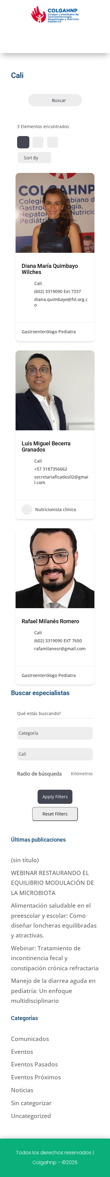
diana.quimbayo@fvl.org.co (61, 302)
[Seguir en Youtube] (70, 35)
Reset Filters (55, 814)
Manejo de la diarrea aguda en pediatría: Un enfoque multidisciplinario (53, 991)
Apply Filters (55, 797)
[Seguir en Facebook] (40, 35)
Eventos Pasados (34, 1064)
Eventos (22, 1052)
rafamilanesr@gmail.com (60, 648)
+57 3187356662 (50, 469)
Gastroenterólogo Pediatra (49, 331)
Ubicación (27, 755)
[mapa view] (52, 142)
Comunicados (30, 1039)
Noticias (22, 1090)
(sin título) (25, 860)
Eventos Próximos (36, 1077)
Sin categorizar (31, 1103)
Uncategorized (31, 1116)
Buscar (59, 100)
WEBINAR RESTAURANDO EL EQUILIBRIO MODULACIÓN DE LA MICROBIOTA (52, 883)
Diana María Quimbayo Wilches (50, 269)
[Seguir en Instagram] (55, 35)
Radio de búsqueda (39, 773)
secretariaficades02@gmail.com (61, 479)
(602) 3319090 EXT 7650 (58, 640)
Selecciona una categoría (42, 734)
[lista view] (38, 142)
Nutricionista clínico (55, 509)
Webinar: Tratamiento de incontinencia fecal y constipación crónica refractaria (55, 958)
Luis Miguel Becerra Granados (46, 446)
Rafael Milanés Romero (50, 621)
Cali (38, 283)
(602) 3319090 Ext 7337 (57, 291)
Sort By (31, 158)
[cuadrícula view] (23, 142)
